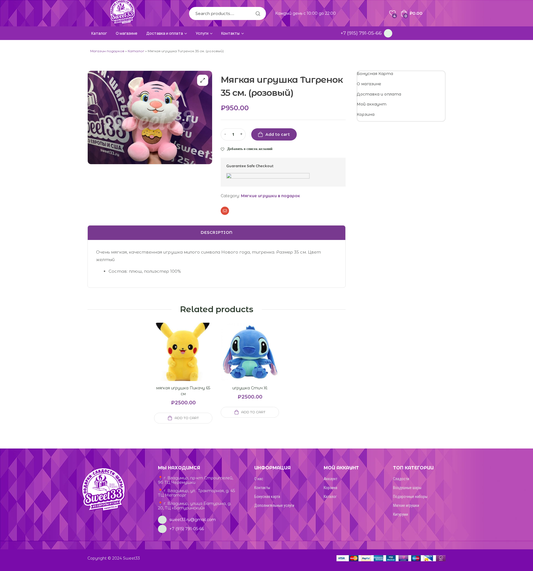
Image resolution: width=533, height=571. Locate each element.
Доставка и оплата (379, 94)
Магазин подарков (107, 51)
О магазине (369, 83)
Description (217, 232)
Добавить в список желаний (249, 148)
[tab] (216, 233)
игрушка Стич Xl (249, 387)
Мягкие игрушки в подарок (270, 195)
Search (257, 13)
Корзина (365, 114)
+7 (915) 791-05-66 (361, 33)
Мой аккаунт (371, 104)
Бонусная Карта (375, 73)
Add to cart (277, 134)
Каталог (136, 51)
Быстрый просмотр (176, 358)
